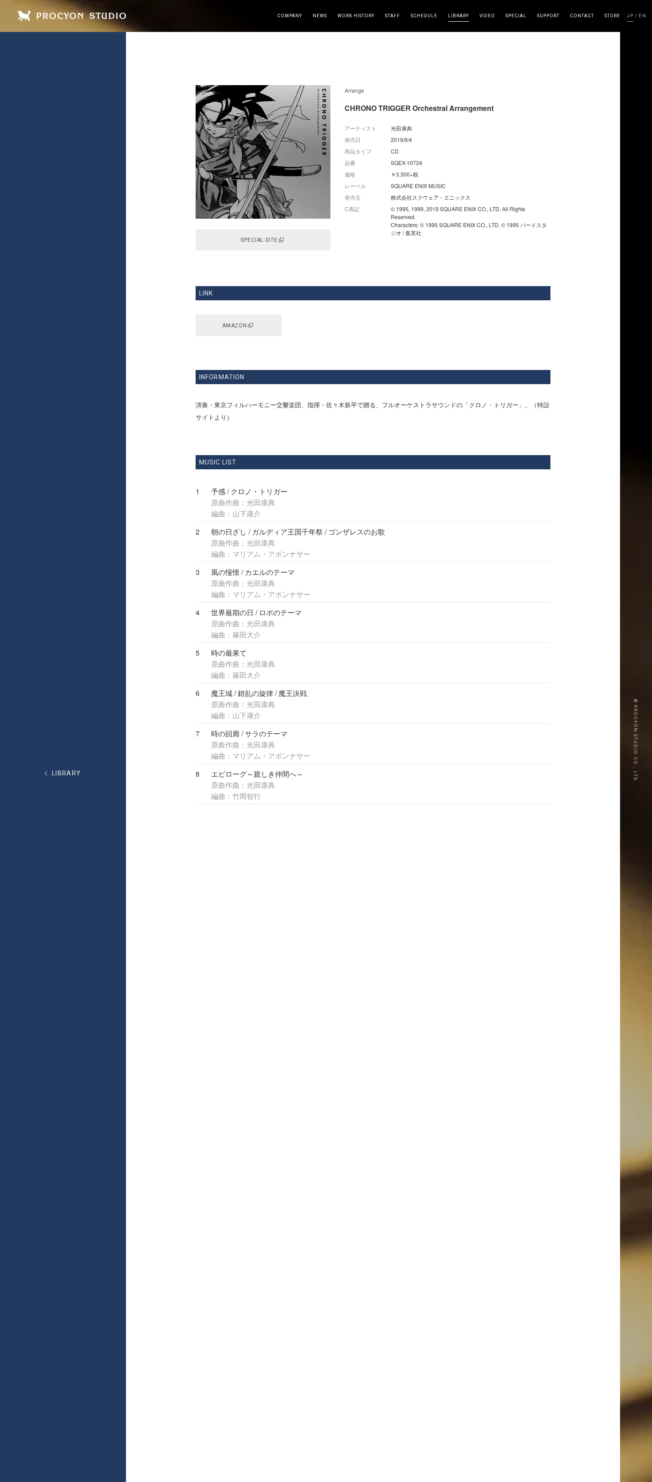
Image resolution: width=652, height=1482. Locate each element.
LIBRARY (66, 773)
